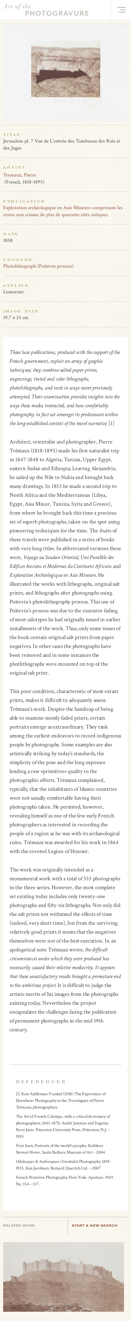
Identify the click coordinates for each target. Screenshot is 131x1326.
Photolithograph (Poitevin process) (38, 266)
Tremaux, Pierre (19, 175)
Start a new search (95, 1225)
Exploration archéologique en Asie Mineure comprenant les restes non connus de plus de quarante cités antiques (63, 211)
